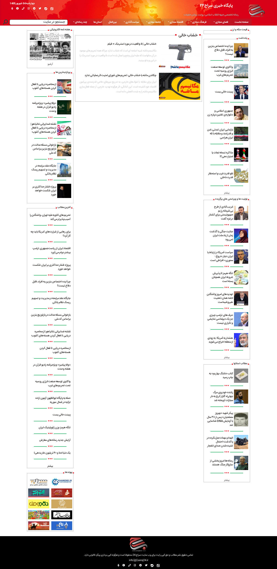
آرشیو (50, 64)
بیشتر (227, 193)
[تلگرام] (34, 8)
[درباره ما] (17, 8)
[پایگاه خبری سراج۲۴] (256, 10)
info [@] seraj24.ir (138, 560)
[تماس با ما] (23, 8)
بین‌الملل (112, 22)
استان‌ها (97, 22)
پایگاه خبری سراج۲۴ (216, 5)
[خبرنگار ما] (12, 8)
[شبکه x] (40, 8)
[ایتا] (52, 8)
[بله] (46, 8)
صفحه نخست (241, 22)
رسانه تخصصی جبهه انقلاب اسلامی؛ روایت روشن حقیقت (211, 15)
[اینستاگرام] (28, 8)
